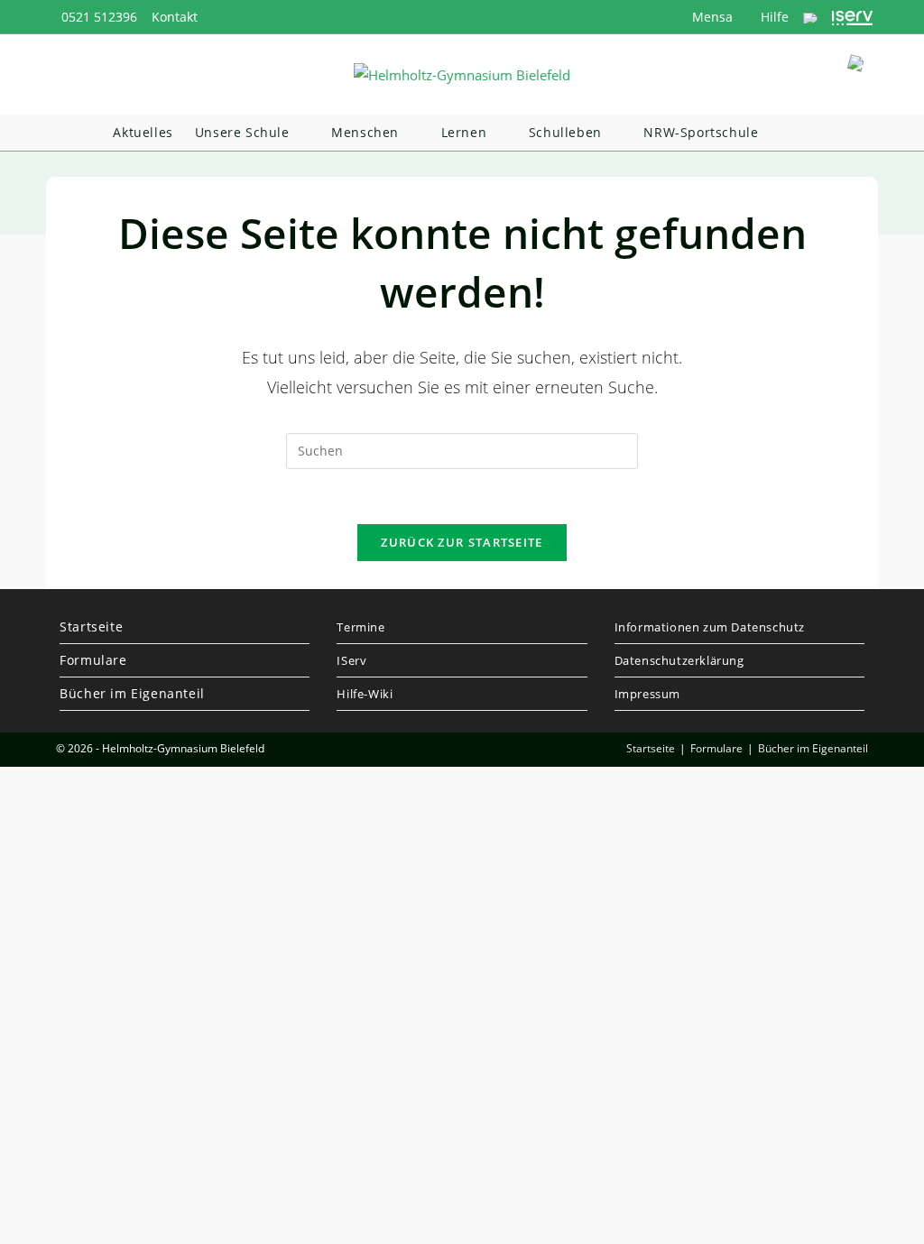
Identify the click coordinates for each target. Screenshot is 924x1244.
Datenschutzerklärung (679, 660)
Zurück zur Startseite (461, 542)
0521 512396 (99, 16)
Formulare (93, 659)
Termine (360, 627)
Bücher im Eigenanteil (132, 693)
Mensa (710, 16)
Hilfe (773, 16)
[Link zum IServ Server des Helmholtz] (852, 16)
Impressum (647, 694)
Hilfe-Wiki (365, 694)
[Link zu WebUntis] (810, 16)
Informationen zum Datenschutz (709, 627)
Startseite (91, 626)
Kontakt (175, 16)
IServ (351, 660)
